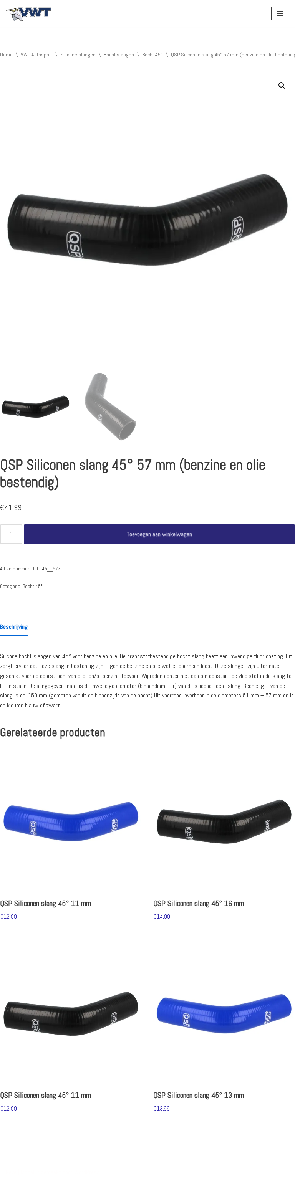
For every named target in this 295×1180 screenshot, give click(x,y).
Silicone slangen (78, 54)
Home (6, 54)
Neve (11, 1172)
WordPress (87, 1172)
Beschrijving (14, 627)
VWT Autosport (36, 54)
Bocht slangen (119, 54)
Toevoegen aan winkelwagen (159, 534)
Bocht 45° (152, 54)
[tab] (14, 627)
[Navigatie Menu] (280, 13)
